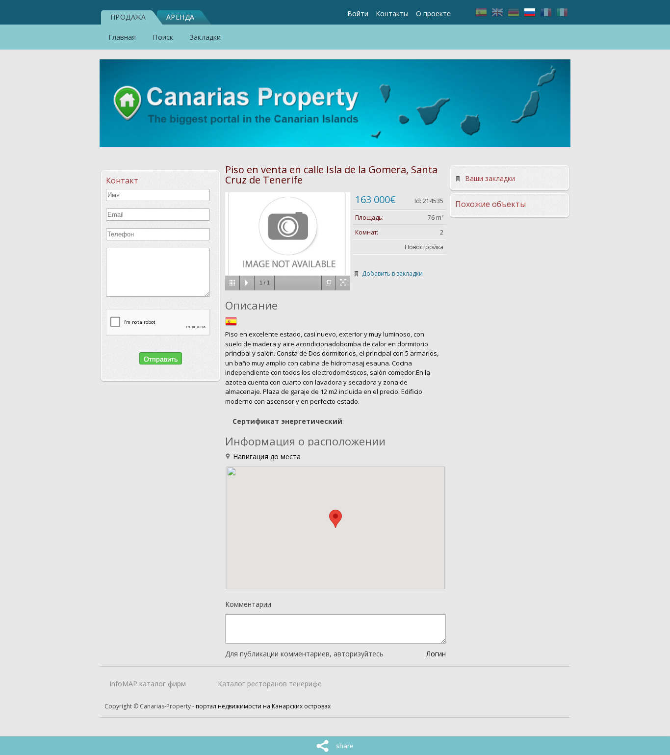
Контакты (392, 13)
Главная (122, 37)
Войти (357, 13)
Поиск (163, 37)
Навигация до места (266, 456)
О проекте (433, 13)
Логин (436, 653)
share (345, 745)
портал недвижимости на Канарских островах (263, 706)
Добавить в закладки (392, 273)
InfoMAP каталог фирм (147, 683)
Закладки (205, 37)
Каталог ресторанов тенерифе (270, 683)
